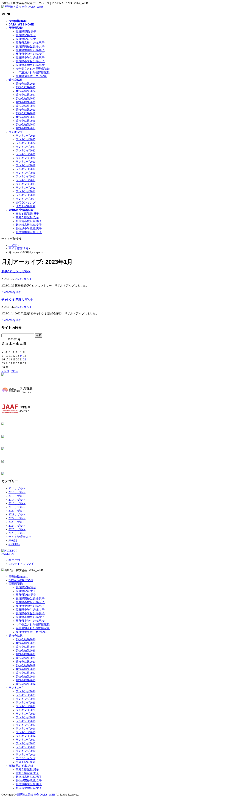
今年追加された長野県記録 (33, 72)
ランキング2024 (25, 143)
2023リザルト (23, 278)
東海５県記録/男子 (27, 213)
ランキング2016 (25, 172)
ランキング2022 (25, 150)
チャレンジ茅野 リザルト (17, 299)
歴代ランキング (25, 202)
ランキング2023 (25, 146)
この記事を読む (11, 292)
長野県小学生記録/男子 (30, 57)
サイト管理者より (20, 536)
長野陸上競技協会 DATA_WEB (35, 794)
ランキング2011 (25, 191)
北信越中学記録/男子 (29, 228)
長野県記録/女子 (26, 35)
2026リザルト (17, 533)
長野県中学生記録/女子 (30, 53)
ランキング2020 (25, 157)
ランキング (16, 687)
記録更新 (14, 544)
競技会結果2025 (25, 87)
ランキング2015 (25, 176)
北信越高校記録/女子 (29, 224)
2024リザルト (17, 525)
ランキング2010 (25, 195)
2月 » (14, 371)
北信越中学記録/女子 (29, 232)
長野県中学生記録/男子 (30, 50)
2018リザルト (17, 503)
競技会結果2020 (25, 105)
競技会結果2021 (25, 102)
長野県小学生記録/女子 (30, 61)
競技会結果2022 (25, 98)
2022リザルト (17, 518)
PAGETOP (7, 553)
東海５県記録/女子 (27, 217)
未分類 (13, 540)
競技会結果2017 (25, 117)
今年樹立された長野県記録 (33, 68)
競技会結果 (16, 635)
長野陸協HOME (18, 576)
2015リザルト (17, 492)
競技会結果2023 (25, 94)
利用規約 (14, 559)
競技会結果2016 (25, 120)
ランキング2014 (25, 180)
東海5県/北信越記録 (21, 765)
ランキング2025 (25, 139)
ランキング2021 (25, 154)
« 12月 (5, 371)
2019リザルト (17, 507)
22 (24, 359)
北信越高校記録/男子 (29, 221)
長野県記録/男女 (26, 39)
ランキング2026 (25, 135)
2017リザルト (17, 499)
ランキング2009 (25, 198)
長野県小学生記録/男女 (30, 65)
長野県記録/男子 (26, 31)
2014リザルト (17, 488)
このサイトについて (21, 563)
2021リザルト (17, 514)
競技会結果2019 (25, 109)
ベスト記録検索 (25, 206)
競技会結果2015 (25, 124)
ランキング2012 (25, 187)
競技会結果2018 (25, 113)
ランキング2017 (25, 169)
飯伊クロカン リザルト (15, 271)
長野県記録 (16, 583)
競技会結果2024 (25, 91)
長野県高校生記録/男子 (30, 42)
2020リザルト (17, 510)
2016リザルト (17, 495)
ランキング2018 (25, 165)
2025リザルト (17, 529)
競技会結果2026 (25, 83)
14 (21, 355)
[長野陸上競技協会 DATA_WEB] (22, 6)
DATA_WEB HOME (21, 580)
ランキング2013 (25, 183)
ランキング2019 (25, 161)
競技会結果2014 (25, 128)
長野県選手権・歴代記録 (31, 76)
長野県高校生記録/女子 (30, 46)
